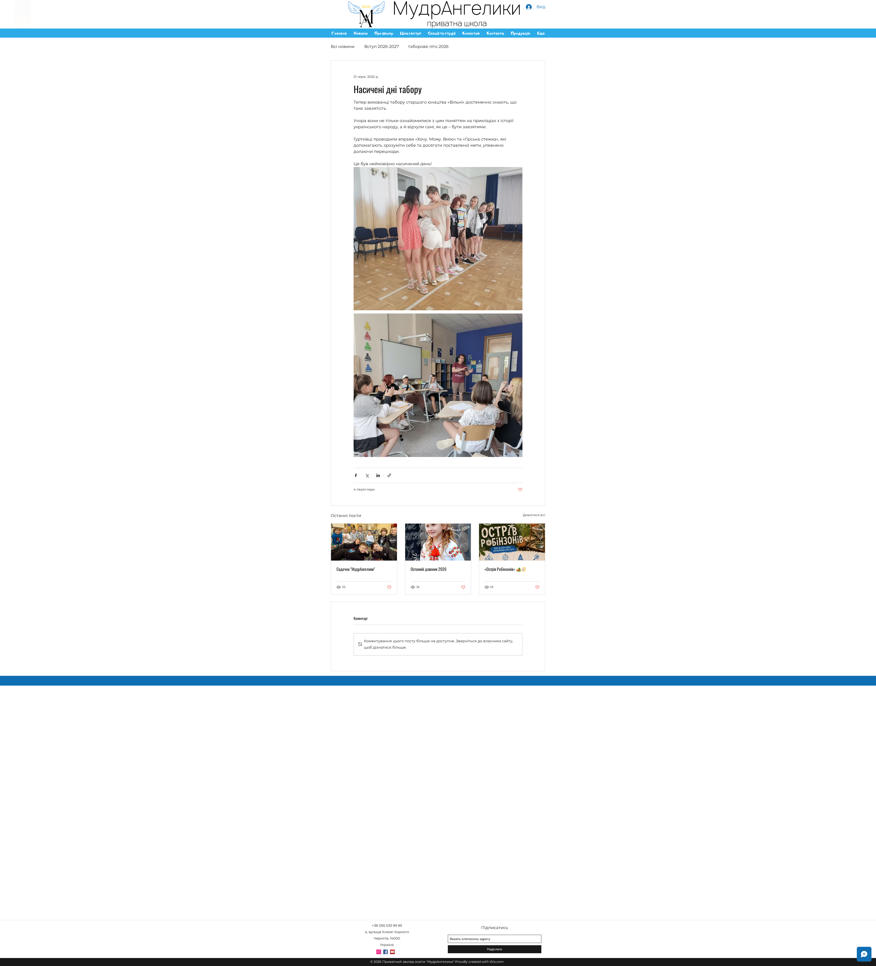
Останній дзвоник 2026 (428, 569)
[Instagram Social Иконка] (378, 952)
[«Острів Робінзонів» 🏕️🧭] (512, 542)
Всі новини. (343, 46)
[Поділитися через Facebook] (356, 475)
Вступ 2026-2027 (381, 46)
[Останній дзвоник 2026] (438, 542)
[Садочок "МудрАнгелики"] (364, 542)
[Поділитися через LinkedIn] (378, 475)
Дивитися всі (534, 515)
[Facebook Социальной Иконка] (385, 952)
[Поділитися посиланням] (389, 475)
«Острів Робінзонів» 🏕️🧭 (505, 569)
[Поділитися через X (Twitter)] (367, 475)
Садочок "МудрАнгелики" (355, 569)
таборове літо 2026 (428, 46)
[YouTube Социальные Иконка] (392, 952)
